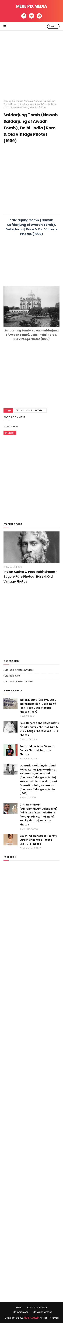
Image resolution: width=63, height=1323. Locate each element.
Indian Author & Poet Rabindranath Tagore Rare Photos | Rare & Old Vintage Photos (30, 576)
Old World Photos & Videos (19, 681)
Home (7, 100)
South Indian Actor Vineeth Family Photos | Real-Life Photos (37, 750)
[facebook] (23, 16)
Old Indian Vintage (37, 1307)
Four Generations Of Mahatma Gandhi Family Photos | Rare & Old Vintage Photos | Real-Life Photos (39, 729)
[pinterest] (39, 16)
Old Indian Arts (12, 675)
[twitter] (31, 16)
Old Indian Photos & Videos (26, 100)
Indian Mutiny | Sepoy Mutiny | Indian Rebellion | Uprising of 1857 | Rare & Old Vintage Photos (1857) (38, 705)
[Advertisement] (31, 62)
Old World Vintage (42, 1311)
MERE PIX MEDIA (31, 6)
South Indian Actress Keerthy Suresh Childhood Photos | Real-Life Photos (38, 840)
